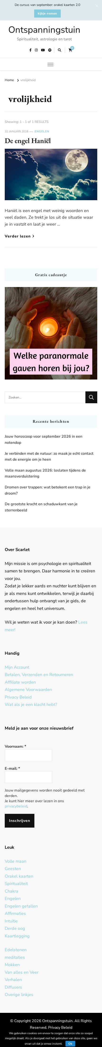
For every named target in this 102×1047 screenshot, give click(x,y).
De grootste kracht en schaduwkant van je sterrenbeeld (41, 507)
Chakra (11, 891)
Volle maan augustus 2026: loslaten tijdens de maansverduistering (45, 473)
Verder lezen (18, 236)
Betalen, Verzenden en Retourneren (39, 674)
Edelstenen (16, 950)
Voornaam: (15, 746)
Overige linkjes (19, 994)
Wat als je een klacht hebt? (31, 704)
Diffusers (13, 987)
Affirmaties (15, 913)
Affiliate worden (20, 682)
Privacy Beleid (18, 697)
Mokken (12, 965)
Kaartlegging (17, 936)
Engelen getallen (21, 906)
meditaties (15, 957)
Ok (70, 1044)
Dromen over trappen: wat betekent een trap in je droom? (47, 490)
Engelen (42, 131)
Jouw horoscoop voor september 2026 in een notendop (43, 439)
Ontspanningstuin (44, 30)
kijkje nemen (47, 13)
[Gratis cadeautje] (51, 333)
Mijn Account (17, 667)
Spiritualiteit (16, 883)
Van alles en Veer (21, 972)
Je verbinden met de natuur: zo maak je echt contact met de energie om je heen (49, 456)
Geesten (13, 868)
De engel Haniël (28, 140)
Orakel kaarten (19, 876)
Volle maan (15, 861)
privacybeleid (16, 806)
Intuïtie (11, 921)
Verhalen (13, 979)
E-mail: (12, 768)
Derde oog (15, 928)
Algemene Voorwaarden (28, 689)
